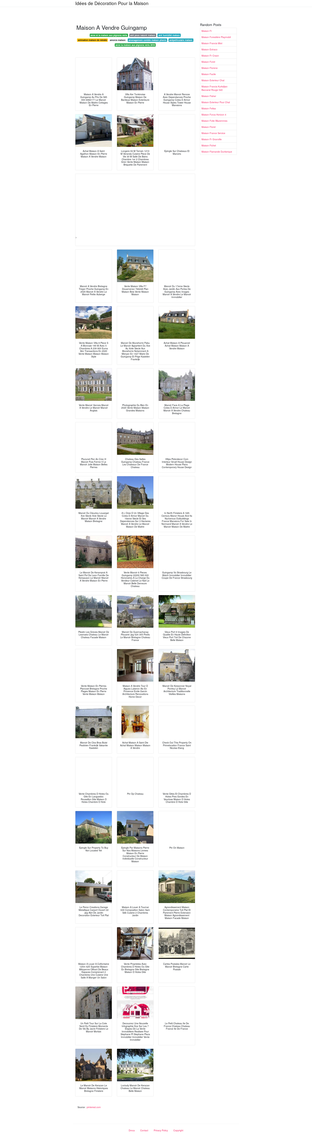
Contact (144, 1130)
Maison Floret (209, 127)
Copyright (178, 1130)
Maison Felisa (209, 108)
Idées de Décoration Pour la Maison (112, 3)
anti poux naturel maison (142, 35)
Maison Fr (207, 30)
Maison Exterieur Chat (213, 80)
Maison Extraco (209, 49)
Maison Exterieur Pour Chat (216, 102)
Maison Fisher (209, 96)
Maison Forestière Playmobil (216, 37)
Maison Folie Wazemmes (214, 120)
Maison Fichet (209, 145)
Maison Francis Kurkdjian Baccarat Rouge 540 (215, 88)
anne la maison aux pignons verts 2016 (135, 44)
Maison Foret (208, 61)
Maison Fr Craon (210, 55)
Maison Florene (210, 68)
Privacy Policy (161, 1130)
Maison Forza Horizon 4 (214, 114)
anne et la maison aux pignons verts (109, 35)
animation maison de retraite (92, 40)
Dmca (132, 1130)
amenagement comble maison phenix (147, 40)
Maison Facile (209, 74)
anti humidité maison (169, 35)
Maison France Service (213, 133)
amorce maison (117, 40)
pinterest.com (94, 1107)
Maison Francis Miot (212, 43)
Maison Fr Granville (212, 139)
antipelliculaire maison (180, 40)
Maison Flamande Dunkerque (217, 151)
